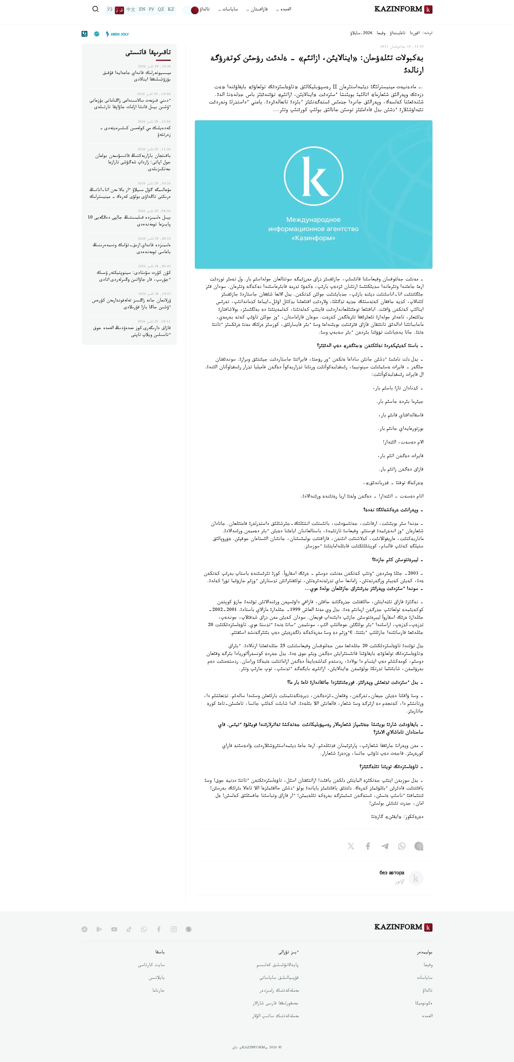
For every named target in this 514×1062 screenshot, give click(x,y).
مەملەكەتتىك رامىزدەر (279, 991)
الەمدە (427, 1017)
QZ (161, 10)
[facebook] (159, 929)
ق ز (119, 10)
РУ (151, 10)
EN (142, 10)
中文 (130, 10)
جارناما (158, 991)
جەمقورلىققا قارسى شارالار (276, 1004)
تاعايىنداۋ (397, 34)
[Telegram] (385, 847)
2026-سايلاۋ (361, 34)
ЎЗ (109, 10)
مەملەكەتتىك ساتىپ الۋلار (275, 1017)
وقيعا (381, 34)
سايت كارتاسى (151, 966)
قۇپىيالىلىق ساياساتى (279, 978)
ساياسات (424, 978)
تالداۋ (205, 10)
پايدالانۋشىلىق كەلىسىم (278, 966)
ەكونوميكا (423, 1004)
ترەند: (427, 33)
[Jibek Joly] (116, 34)
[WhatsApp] (402, 847)
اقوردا (414, 34)
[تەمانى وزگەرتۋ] (191, 10)
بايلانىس (157, 978)
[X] (351, 847)
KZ (171, 10)
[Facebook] (368, 847)
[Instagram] (419, 847)
